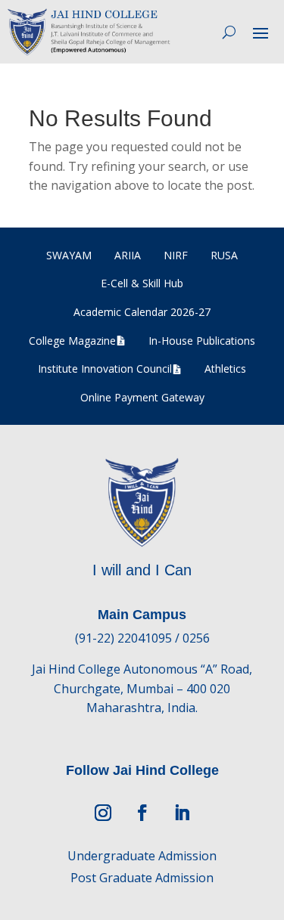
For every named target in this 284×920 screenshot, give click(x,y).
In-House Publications (201, 340)
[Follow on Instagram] (103, 812)
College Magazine (72, 340)
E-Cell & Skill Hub (142, 283)
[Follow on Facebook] (142, 812)
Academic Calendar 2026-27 (142, 312)
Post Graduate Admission (142, 877)
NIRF (176, 255)
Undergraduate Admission (142, 855)
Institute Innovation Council (105, 368)
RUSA (224, 255)
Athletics (225, 368)
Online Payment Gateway (142, 397)
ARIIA (127, 255)
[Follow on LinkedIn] (181, 812)
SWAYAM (69, 255)
